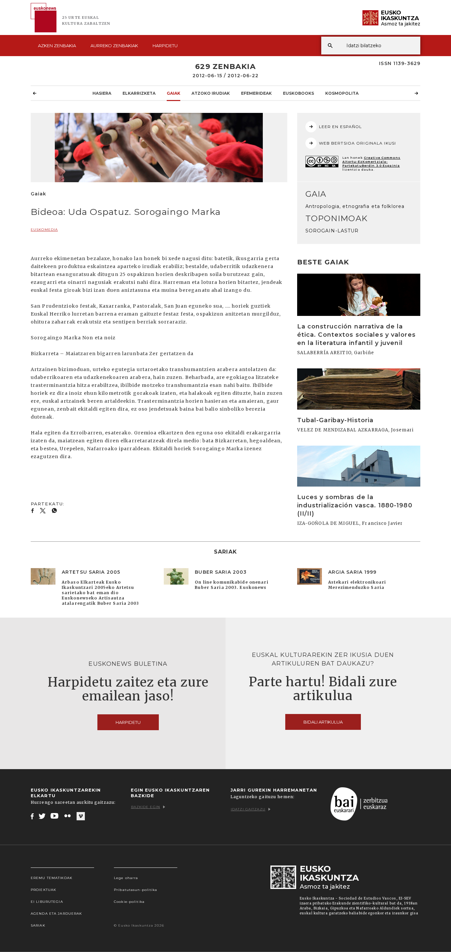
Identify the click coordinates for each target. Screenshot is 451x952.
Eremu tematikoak (51, 878)
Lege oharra (126, 878)
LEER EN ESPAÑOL (340, 126)
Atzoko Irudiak (210, 93)
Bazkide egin (145, 807)
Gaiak (173, 93)
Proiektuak (43, 890)
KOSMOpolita (342, 93)
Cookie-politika (129, 902)
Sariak (38, 925)
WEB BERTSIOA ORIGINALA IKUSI (357, 143)
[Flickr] (68, 816)
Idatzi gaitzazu (248, 809)
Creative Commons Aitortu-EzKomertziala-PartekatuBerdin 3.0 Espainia (371, 161)
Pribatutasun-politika (135, 890)
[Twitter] (42, 816)
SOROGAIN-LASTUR (332, 231)
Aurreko (114, 45)
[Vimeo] (81, 816)
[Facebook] (32, 816)
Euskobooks (298, 93)
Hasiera (101, 93)
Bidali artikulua (323, 722)
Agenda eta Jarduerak (56, 913)
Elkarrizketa (139, 93)
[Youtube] (55, 816)
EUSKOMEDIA (44, 229)
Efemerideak (256, 93)
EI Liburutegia (47, 902)
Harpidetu (165, 45)
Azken (57, 45)
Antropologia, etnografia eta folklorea (355, 206)
